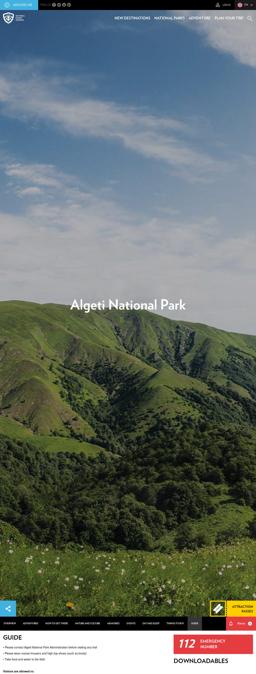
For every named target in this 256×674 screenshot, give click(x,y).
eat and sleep (151, 623)
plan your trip (229, 18)
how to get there (56, 623)
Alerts (244, 623)
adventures (30, 623)
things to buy (175, 623)
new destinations (132, 18)
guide (194, 623)
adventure (200, 18)
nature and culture (87, 623)
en (246, 4)
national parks (169, 18)
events (131, 623)
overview (10, 623)
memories (113, 623)
